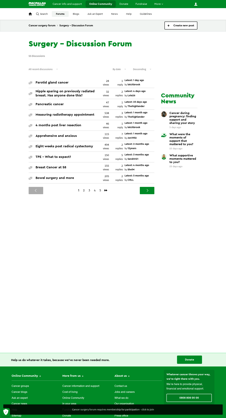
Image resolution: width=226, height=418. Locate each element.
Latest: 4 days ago (135, 91)
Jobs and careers (124, 392)
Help (129, 14)
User (195, 4)
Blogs (76, 14)
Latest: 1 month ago (136, 112)
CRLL (131, 180)
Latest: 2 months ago (137, 144)
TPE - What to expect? (53, 157)
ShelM (131, 169)
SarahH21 (133, 159)
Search (44, 14)
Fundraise (141, 4)
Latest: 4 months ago (137, 165)
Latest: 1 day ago (134, 80)
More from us (71, 375)
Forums (60, 14)
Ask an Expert (95, 14)
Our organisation (124, 404)
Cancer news (19, 404)
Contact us (120, 386)
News (114, 14)
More (157, 4)
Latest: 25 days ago (136, 102)
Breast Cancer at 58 (51, 167)
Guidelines (146, 14)
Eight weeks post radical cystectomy (64, 146)
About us (121, 375)
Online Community (100, 4)
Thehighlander (136, 106)
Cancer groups (20, 386)
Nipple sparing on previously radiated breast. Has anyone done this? (65, 93)
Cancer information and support (80, 386)
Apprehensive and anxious (56, 136)
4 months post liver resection (58, 125)
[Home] (37, 4)
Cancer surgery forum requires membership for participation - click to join (113, 409)
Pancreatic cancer (50, 104)
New (180, 25)
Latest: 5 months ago (137, 175)
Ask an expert (20, 398)
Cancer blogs (19, 392)
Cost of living (70, 392)
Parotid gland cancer (52, 82)
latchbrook (134, 84)
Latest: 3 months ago (137, 154)
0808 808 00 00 (189, 397)
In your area (69, 404)
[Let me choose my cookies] (6, 412)
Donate (123, 4)
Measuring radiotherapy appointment (65, 114)
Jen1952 (132, 138)
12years (132, 148)
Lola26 (131, 95)
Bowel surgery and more (55, 178)
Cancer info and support (67, 4)
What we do (121, 398)
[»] (106, 190)
